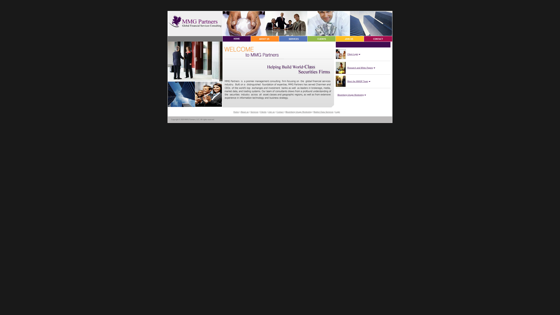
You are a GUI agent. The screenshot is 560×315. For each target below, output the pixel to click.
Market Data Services (323, 112)
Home (236, 112)
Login (337, 112)
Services (254, 112)
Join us (271, 112)
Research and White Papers (360, 68)
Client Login (352, 54)
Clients (263, 112)
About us (245, 112)
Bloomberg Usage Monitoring (351, 95)
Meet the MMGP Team (357, 81)
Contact (280, 112)
